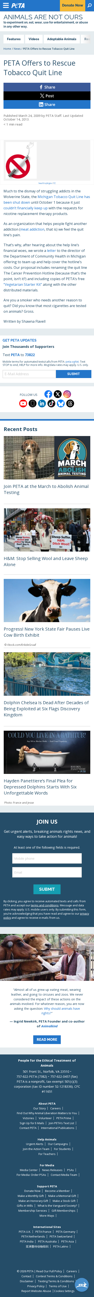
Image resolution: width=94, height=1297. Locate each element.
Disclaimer (26, 1281)
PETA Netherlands (33, 1236)
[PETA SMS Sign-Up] (33, 403)
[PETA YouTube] (23, 403)
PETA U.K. (25, 1231)
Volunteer (45, 1118)
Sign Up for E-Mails (32, 1123)
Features (14, 39)
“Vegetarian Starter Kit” (22, 284)
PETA (15, 354)
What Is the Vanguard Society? (57, 1205)
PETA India (26, 1241)
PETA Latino (60, 1246)
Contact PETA (28, 1128)
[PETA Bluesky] (61, 403)
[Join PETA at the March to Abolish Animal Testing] (47, 470)
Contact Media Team (64, 1174)
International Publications (57, 1128)
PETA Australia (47, 1241)
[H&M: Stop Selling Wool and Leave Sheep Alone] (47, 541)
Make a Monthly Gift (31, 1196)
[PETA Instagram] (67, 394)
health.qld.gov (45, 183)
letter (51, 250)
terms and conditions (45, 905)
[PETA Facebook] (48, 394)
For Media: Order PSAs (31, 1174)
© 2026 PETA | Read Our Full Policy (39, 1271)
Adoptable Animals (61, 39)
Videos (34, 39)
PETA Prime (63, 1118)
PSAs (70, 1170)
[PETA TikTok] (51, 403)
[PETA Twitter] (58, 394)
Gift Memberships (63, 1210)
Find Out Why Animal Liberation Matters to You (47, 1113)
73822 (30, 354)
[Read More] (47, 991)
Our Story (39, 1108)
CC (55, 183)
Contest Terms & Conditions (54, 1276)
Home (7, 49)
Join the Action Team (36, 1149)
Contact (26, 1276)
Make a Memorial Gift (62, 1196)
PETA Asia (67, 1241)
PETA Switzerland (61, 1236)
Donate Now (32, 1191)
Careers (55, 1108)
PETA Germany (65, 1231)
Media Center (29, 1170)
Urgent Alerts (34, 1144)
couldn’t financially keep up (25, 208)
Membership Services (32, 1210)
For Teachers (47, 1154)
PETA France (43, 1231)
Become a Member (57, 1191)
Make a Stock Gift (64, 1201)
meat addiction (32, 229)
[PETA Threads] (70, 403)
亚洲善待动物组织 (37, 1246)
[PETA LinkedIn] (42, 403)
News (17, 49)
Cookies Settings (64, 1291)
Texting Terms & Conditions (56, 1281)
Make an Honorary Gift (33, 1201)
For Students (62, 1149)
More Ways (47, 1215)
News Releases (52, 1170)
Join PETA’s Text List (61, 1123)
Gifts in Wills (25, 1205)
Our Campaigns (58, 1144)
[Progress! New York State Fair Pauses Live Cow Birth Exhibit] (47, 613)
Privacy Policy (35, 1286)
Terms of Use (58, 1286)
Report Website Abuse (36, 1291)
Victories (28, 1118)
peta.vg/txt (72, 361)
